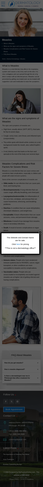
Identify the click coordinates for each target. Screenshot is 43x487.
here (18, 244)
